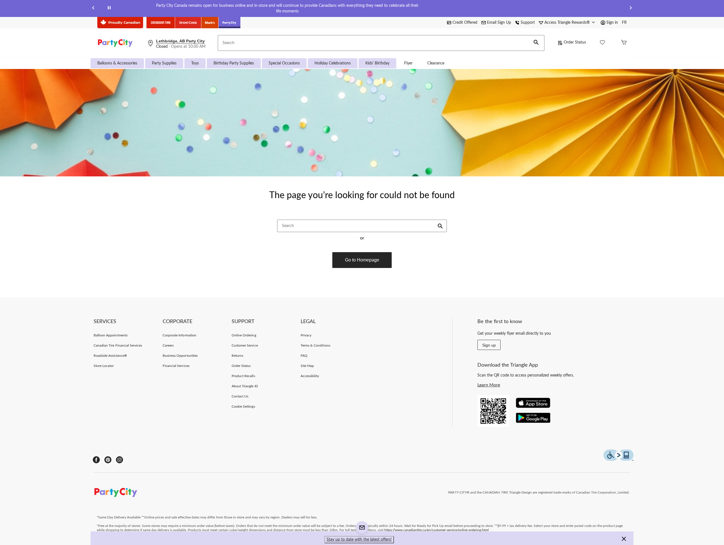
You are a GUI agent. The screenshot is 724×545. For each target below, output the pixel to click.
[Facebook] (96, 459)
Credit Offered (465, 23)
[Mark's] (210, 22)
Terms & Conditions (315, 345)
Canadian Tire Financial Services (118, 345)
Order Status (575, 42)
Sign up (489, 345)
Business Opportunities (180, 355)
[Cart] (624, 43)
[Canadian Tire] (160, 22)
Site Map (307, 365)
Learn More (488, 385)
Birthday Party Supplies (234, 63)
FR (624, 23)
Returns (237, 355)
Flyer (408, 63)
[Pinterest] (107, 459)
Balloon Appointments (111, 335)
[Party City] (229, 22)
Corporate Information (179, 335)
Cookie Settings (243, 406)
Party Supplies (164, 63)
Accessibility (310, 376)
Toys (195, 63)
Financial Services (176, 365)
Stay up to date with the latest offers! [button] (359, 540)
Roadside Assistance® (110, 355)
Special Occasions (284, 63)
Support (528, 23)
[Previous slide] (93, 8)
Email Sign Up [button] (499, 23)
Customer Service (245, 345)
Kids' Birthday (377, 63)
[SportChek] (188, 22)
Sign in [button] (612, 23)
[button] (536, 43)
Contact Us (240, 396)
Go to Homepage (362, 260)
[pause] (109, 8)
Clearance (435, 63)
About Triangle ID (245, 386)
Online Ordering (244, 335)
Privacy (306, 335)
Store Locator (104, 365)
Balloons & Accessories (117, 63)
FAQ (304, 355)
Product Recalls (243, 376)
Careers (168, 345)
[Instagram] (119, 459)
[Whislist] (602, 43)
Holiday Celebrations (332, 63)
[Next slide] (631, 8)
